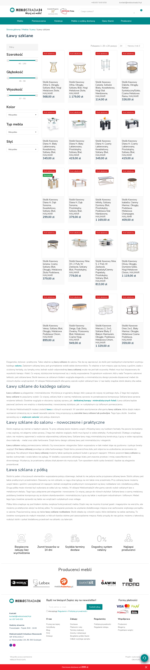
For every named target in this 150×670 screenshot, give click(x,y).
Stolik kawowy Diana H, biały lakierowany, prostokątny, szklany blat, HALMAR (76, 148)
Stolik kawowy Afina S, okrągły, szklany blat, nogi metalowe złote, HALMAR (52, 88)
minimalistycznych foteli (104, 400)
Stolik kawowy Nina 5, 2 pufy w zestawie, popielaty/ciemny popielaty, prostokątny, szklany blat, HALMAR (106, 271)
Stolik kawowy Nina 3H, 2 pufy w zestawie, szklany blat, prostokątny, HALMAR (79, 267)
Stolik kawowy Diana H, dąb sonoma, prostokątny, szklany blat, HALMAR (76, 206)
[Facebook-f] (10, 645)
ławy (49, 409)
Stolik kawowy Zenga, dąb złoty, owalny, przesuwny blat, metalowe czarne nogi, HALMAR (79, 332)
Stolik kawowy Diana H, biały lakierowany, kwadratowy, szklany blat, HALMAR (50, 148)
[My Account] (127, 11)
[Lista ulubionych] (134, 11)
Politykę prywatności (77, 611)
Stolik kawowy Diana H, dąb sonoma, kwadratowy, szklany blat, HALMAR (50, 206)
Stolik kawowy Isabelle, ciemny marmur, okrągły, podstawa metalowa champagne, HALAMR (130, 208)
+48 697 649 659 (99, 2)
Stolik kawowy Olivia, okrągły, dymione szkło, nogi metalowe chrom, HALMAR (130, 267)
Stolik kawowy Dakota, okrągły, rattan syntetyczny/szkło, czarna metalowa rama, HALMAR (131, 89)
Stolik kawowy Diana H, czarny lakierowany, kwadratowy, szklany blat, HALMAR (103, 148)
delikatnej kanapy (82, 400)
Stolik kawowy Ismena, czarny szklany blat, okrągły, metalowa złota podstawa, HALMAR (52, 268)
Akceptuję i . (67, 611)
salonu (18, 365)
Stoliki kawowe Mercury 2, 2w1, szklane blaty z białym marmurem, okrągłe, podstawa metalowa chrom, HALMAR (105, 334)
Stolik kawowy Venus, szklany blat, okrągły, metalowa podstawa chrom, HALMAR (53, 331)
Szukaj (116, 11)
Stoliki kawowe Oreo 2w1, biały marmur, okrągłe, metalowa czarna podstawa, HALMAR (130, 332)
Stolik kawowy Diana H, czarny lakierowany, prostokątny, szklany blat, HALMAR (130, 148)
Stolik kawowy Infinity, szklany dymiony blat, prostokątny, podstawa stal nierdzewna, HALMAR (103, 208)
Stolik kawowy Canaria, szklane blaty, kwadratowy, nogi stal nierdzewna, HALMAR (105, 89)
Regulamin (62, 611)
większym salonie (30, 417)
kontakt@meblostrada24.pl (130, 2)
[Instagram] (14, 645)
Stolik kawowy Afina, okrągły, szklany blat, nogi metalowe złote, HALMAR (78, 88)
